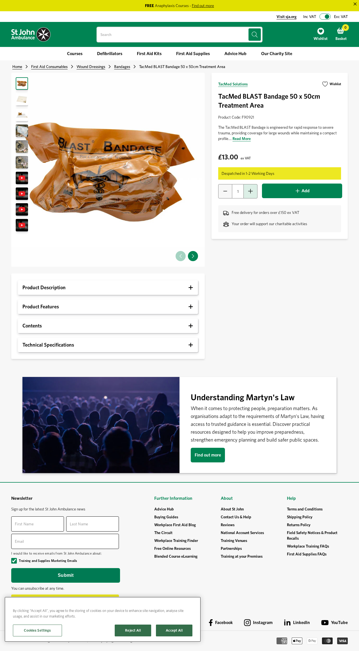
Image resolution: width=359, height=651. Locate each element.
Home (17, 66)
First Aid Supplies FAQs (306, 554)
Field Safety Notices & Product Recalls (312, 535)
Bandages (122, 66)
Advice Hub (164, 509)
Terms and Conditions (305, 509)
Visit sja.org (286, 16)
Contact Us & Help (236, 517)
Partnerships (231, 548)
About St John (232, 509)
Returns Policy (298, 525)
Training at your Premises (242, 556)
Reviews (227, 525)
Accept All (174, 630)
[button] (193, 256)
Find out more (208, 455)
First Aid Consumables (49, 66)
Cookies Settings (37, 630)
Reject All (133, 630)
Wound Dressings (91, 66)
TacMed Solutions (233, 84)
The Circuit (163, 532)
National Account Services (242, 532)
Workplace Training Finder (176, 540)
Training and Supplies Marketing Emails (48, 561)
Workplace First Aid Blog (175, 525)
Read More (242, 138)
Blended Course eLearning (175, 556)
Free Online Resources (172, 548)
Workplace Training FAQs (308, 546)
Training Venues (234, 540)
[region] (102, 619)
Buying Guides (166, 517)
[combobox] (179, 34)
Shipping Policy (299, 517)
